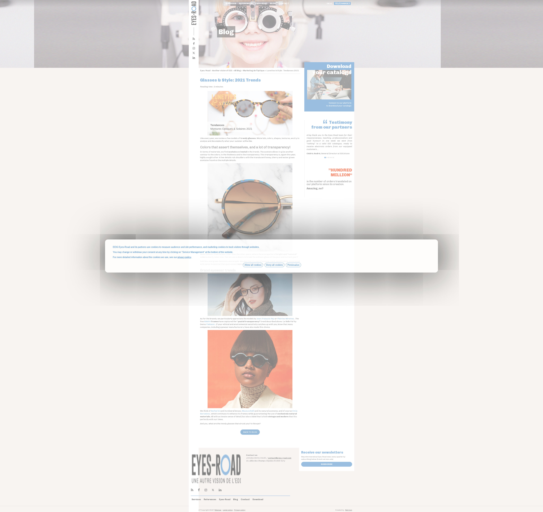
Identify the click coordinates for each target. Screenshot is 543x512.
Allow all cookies (252, 265)
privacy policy (184, 257)
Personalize (293, 265)
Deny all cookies (274, 265)
